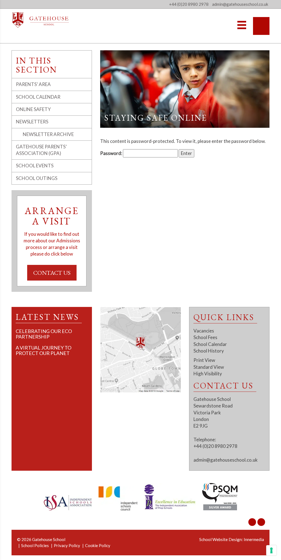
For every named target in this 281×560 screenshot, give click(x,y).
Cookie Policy (97, 545)
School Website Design (220, 539)
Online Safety (33, 109)
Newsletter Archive (48, 134)
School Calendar (38, 97)
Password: (111, 153)
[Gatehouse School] (41, 20)
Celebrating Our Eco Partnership (44, 334)
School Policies (35, 545)
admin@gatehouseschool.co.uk (225, 460)
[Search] (261, 26)
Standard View (208, 367)
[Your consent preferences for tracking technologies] (271, 550)
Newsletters (32, 121)
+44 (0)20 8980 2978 (189, 4)
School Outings (36, 178)
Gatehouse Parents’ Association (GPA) (41, 150)
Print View (204, 360)
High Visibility (207, 373)
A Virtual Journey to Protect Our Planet (43, 350)
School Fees (205, 337)
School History (208, 351)
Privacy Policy (67, 545)
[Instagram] (252, 522)
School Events (35, 165)
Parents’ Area (33, 84)
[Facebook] (261, 522)
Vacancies (203, 331)
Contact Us (52, 273)
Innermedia (254, 539)
